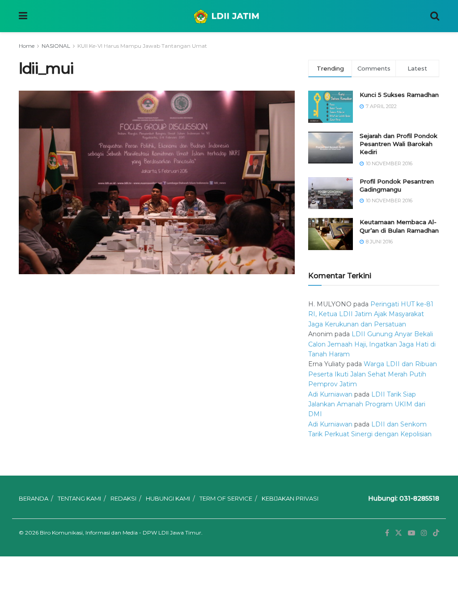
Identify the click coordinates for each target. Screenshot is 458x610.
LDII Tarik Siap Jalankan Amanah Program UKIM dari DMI (366, 404)
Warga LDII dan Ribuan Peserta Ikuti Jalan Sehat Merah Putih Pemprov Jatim (372, 374)
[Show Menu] (23, 16)
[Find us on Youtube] (411, 533)
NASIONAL (56, 45)
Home (26, 45)
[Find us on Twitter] (398, 533)
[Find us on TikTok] (436, 533)
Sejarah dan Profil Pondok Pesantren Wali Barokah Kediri (398, 143)
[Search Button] (434, 16)
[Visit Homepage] (229, 16)
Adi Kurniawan (330, 394)
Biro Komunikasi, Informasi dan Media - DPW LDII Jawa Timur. (121, 532)
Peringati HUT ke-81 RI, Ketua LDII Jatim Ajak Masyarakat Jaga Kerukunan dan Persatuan (370, 314)
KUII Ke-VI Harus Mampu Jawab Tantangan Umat (142, 45)
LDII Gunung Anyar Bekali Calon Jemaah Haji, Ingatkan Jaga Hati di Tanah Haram (372, 344)
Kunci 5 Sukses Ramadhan (399, 94)
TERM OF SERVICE (225, 498)
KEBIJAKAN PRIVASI (290, 498)
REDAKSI (123, 498)
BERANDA (33, 498)
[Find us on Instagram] (424, 533)
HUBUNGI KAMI (168, 498)
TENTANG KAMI (79, 498)
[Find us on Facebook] (387, 533)
